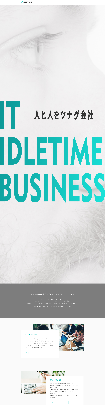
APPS (67, 2)
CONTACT (83, 2)
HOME (54, 2)
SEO (58, 2)
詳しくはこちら (29, 352)
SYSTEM (72, 2)
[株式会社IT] (26, 2)
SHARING (63, 2)
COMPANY (78, 2)
